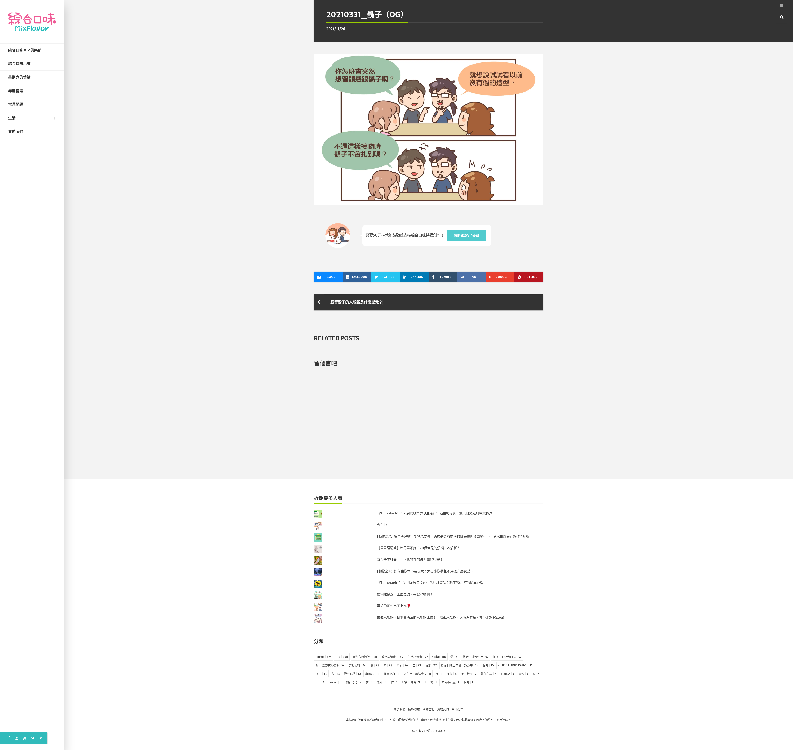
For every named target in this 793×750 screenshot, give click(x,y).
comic (323, 657)
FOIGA (507, 674)
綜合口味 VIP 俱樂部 (25, 50)
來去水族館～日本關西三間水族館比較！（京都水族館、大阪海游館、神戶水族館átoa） (441, 617)
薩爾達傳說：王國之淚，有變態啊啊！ (405, 594)
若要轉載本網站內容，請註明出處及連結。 (483, 720)
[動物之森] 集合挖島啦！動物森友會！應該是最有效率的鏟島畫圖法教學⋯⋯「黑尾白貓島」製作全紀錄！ (455, 536)
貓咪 (488, 665)
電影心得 (352, 674)
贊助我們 (15, 131)
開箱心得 (357, 665)
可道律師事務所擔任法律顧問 (408, 720)
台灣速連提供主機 (441, 720)
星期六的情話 (19, 77)
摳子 (321, 674)
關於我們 (399, 709)
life (342, 657)
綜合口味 (378, 720)
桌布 (382, 682)
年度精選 (15, 91)
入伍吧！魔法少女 (417, 674)
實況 (523, 674)
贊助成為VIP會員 (466, 235)
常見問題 (15, 104)
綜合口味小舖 (19, 63)
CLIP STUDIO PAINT (515, 665)
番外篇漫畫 (392, 657)
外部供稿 (488, 674)
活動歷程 (428, 709)
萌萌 (402, 665)
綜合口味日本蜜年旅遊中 (459, 665)
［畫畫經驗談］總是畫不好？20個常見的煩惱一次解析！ (418, 548)
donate (372, 674)
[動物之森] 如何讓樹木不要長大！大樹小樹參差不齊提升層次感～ (425, 571)
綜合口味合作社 (475, 657)
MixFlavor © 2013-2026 (428, 731)
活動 (431, 665)
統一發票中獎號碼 (330, 665)
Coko (439, 657)
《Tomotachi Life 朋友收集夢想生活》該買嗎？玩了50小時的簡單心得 (430, 583)
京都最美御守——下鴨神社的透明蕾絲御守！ (410, 559)
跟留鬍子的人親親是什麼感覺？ (356, 302)
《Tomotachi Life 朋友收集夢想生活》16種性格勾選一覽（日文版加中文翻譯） (436, 513)
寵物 (452, 674)
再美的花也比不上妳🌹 (394, 606)
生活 (12, 118)
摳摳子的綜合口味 (507, 657)
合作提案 (457, 709)
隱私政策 (414, 709)
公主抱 (382, 525)
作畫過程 (391, 674)
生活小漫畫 (418, 657)
